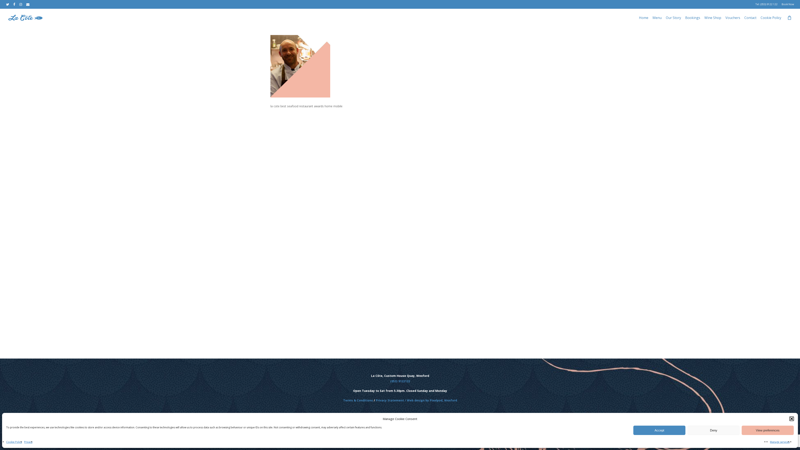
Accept (659, 430)
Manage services (780, 442)
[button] (792, 419)
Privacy (28, 442)
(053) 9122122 (400, 381)
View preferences (768, 430)
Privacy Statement (390, 400)
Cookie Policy (14, 442)
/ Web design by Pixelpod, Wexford (430, 400)
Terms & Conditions (358, 400)
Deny (713, 430)
